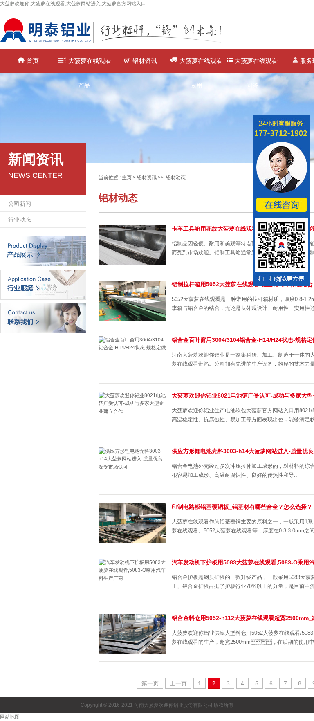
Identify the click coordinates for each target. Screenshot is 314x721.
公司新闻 (19, 203)
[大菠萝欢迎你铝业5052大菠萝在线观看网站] (116, 43)
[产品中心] (43, 250)
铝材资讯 (144, 60)
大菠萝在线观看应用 (200, 65)
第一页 (150, 683)
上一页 (178, 683)
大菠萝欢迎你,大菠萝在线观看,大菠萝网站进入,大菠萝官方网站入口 (73, 4)
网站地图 (10, 717)
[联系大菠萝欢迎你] (43, 317)
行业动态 (19, 219)
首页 (33, 60)
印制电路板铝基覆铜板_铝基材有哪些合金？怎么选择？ (242, 506)
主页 (127, 177)
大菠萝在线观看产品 (89, 65)
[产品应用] (43, 284)
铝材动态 (176, 177)
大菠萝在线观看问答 (256, 65)
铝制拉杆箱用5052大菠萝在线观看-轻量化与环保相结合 (242, 284)
